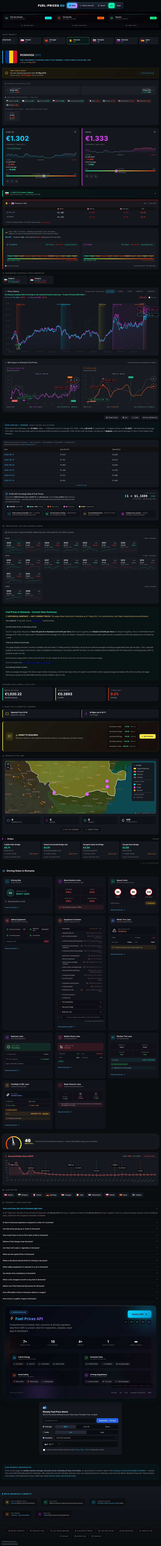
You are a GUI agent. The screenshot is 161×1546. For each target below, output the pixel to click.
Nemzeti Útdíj (113, 1503)
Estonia (44, 101)
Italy (95, 101)
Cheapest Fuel (38, 1531)
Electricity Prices (85, 1531)
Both (65, 1427)
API (23, 653)
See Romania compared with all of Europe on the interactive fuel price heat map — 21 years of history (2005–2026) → (45, 295)
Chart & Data (113, 417)
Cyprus (29, 101)
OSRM (46, 1515)
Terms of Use (147, 1531)
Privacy (65, 1536)
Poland (59, 101)
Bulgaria (14, 101)
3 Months (150, 291)
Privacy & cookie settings (9, 1544)
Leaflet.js (14, 1515)
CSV (126, 417)
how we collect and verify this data (62, 1476)
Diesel (107, 1427)
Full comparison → (46, 222)
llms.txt (25, 662)
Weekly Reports (17, 1531)
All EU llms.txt (43, 662)
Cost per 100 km (107, 1531)
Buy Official (148, 736)
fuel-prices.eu (12, 1541)
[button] (30, 796)
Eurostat (13, 1503)
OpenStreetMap (24, 1515)
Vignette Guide (93, 829)
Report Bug (81, 1536)
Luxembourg (76, 101)
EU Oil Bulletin (37, 621)
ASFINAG (100, 1503)
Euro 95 (86, 1427)
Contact (97, 1536)
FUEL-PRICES (51, 5)
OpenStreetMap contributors (149, 813)
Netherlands (127, 101)
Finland (13, 105)
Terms (87, 1450)
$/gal (119, 5)
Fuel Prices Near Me (61, 1531)
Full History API (151, 417)
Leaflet (138, 813)
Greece (110, 101)
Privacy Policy (79, 1450)
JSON (136, 417)
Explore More (150, 1156)
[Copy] (7, 181)
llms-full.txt (33, 662)
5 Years (120, 291)
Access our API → (31, 444)
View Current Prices (148, 73)
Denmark (145, 101)
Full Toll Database (72, 829)
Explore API (139, 1314)
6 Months (139, 291)
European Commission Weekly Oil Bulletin (129, 1470)
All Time (110, 291)
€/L (111, 5)
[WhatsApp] (12, 181)
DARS (106, 1503)
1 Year (129, 291)
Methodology (128, 1531)
